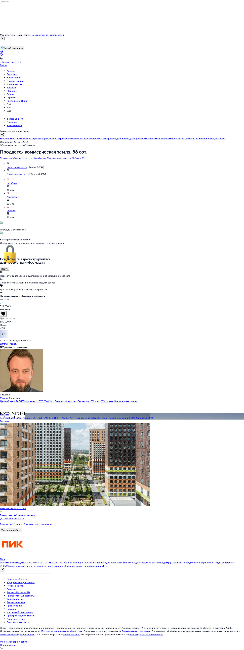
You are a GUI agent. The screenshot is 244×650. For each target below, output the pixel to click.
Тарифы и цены (15, 598)
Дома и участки (15, 80)
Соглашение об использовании (48, 34)
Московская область (10, 158)
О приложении (8, 645)
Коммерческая (14, 84)
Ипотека (11, 87)
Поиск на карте (15, 585)
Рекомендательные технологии (146, 634)
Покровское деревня (57, 158)
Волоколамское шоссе (18, 174)
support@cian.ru (71, 634)
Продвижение (14, 605)
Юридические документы (21, 582)
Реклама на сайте (16, 602)
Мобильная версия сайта (13, 641)
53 (83, 158)
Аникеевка (12, 196)
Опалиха (11, 210)
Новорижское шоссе (17, 167)
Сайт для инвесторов (18, 622)
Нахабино (12, 183)
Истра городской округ (34, 158)
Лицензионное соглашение (135, 631)
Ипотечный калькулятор (20, 612)
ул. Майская (75, 158)
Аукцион (11, 589)
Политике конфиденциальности (17, 634)
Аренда (11, 70)
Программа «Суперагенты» (21, 595)
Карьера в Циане (16, 618)
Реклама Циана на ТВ (18, 592)
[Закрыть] (2, 38)
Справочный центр (17, 579)
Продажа (12, 74)
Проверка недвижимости (20, 615)
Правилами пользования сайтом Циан (61, 631)
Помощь (11, 608)
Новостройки (14, 77)
